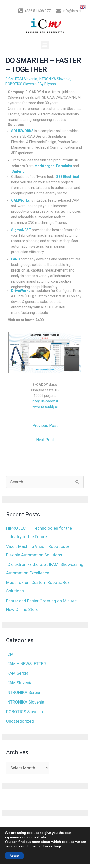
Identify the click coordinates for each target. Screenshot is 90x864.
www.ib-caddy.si (45, 407)
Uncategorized (20, 721)
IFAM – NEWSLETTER (26, 663)
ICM (11, 79)
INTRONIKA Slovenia (54, 79)
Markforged (44, 166)
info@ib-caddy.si (45, 401)
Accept (14, 856)
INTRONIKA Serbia (23, 692)
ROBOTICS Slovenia (21, 84)
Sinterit (18, 171)
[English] (83, 7)
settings (55, 846)
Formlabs (64, 166)
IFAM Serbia (17, 673)
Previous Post (45, 425)
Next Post (45, 439)
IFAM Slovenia (26, 79)
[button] (45, 45)
